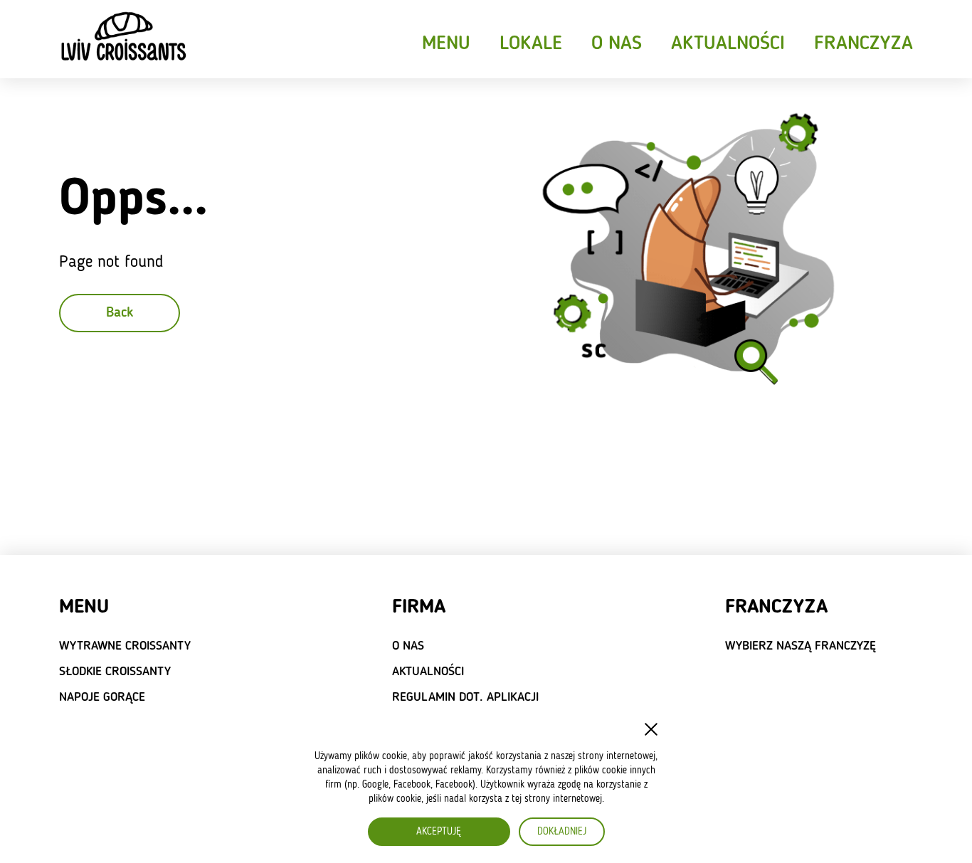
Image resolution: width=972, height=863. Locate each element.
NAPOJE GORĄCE (102, 697)
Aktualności (728, 44)
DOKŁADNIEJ (561, 832)
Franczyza (863, 44)
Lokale (531, 44)
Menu (446, 44)
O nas (616, 44)
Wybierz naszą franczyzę (800, 646)
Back (119, 313)
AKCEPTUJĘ (438, 832)
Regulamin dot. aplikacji (465, 697)
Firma (418, 608)
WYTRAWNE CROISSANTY (125, 646)
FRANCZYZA (776, 608)
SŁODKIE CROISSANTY (115, 671)
